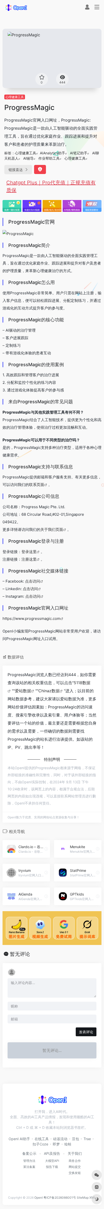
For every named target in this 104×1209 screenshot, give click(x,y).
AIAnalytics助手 (52, 153)
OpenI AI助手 (19, 1139)
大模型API (52, 1161)
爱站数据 (23, 690)
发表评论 (86, 1032)
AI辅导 (28, 158)
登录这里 (29, 551)
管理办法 (29, 1161)
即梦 (56, 1144)
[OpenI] (16, 7)
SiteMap (83, 1197)
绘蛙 (67, 1144)
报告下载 (52, 1167)
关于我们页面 (51, 529)
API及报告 (52, 1153)
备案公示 (29, 1153)
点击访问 (32, 581)
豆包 (75, 1139)
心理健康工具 (15, 97)
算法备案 (29, 1167)
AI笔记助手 (78, 153)
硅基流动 (60, 1139)
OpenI (38, 1197)
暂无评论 (20, 954)
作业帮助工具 (49, 158)
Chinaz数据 (49, 690)
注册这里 (29, 559)
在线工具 (42, 1139)
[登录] (87, 8)
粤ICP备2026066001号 (59, 1197)
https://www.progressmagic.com (31, 618)
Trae (87, 1139)
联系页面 (36, 484)
